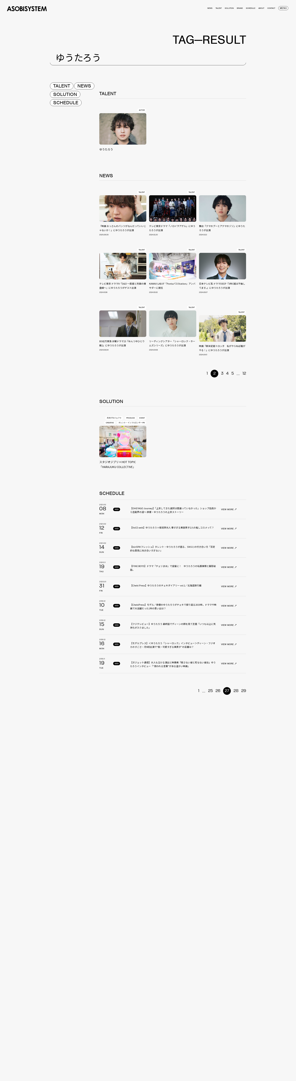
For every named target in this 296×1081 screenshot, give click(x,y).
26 (218, 691)
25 (210, 691)
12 (244, 373)
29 (243, 691)
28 (236, 691)
